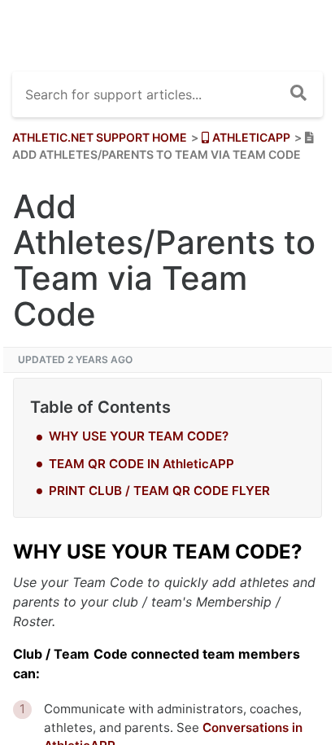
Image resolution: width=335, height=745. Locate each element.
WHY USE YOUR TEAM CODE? (138, 436)
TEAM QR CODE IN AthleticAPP (141, 463)
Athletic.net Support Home (99, 137)
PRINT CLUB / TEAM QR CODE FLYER (159, 490)
